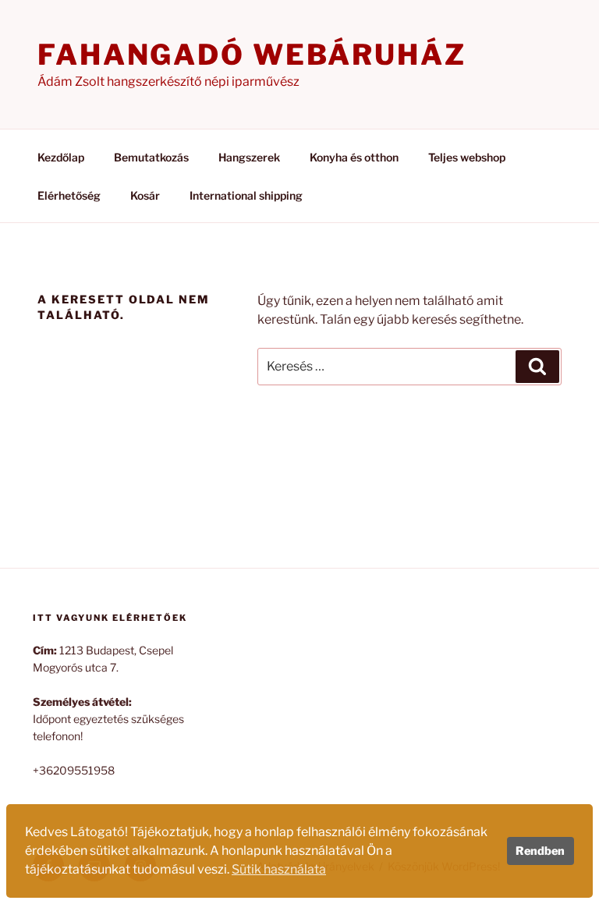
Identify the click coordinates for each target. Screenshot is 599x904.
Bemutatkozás (151, 157)
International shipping (246, 195)
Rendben (540, 851)
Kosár (145, 195)
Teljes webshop (466, 157)
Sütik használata (279, 869)
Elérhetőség (69, 195)
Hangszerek (249, 157)
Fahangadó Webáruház (251, 54)
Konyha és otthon (354, 157)
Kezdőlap (60, 157)
